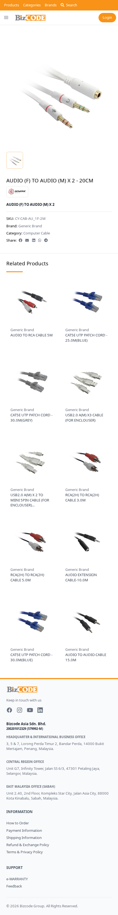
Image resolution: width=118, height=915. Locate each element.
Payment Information (24, 830)
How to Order (17, 822)
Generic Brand (30, 225)
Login (107, 17)
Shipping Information (24, 837)
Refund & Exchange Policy (27, 844)
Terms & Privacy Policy (24, 851)
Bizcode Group (32, 905)
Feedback (14, 886)
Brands (51, 4)
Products (11, 4)
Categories (32, 4)
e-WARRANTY (17, 878)
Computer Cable (36, 233)
